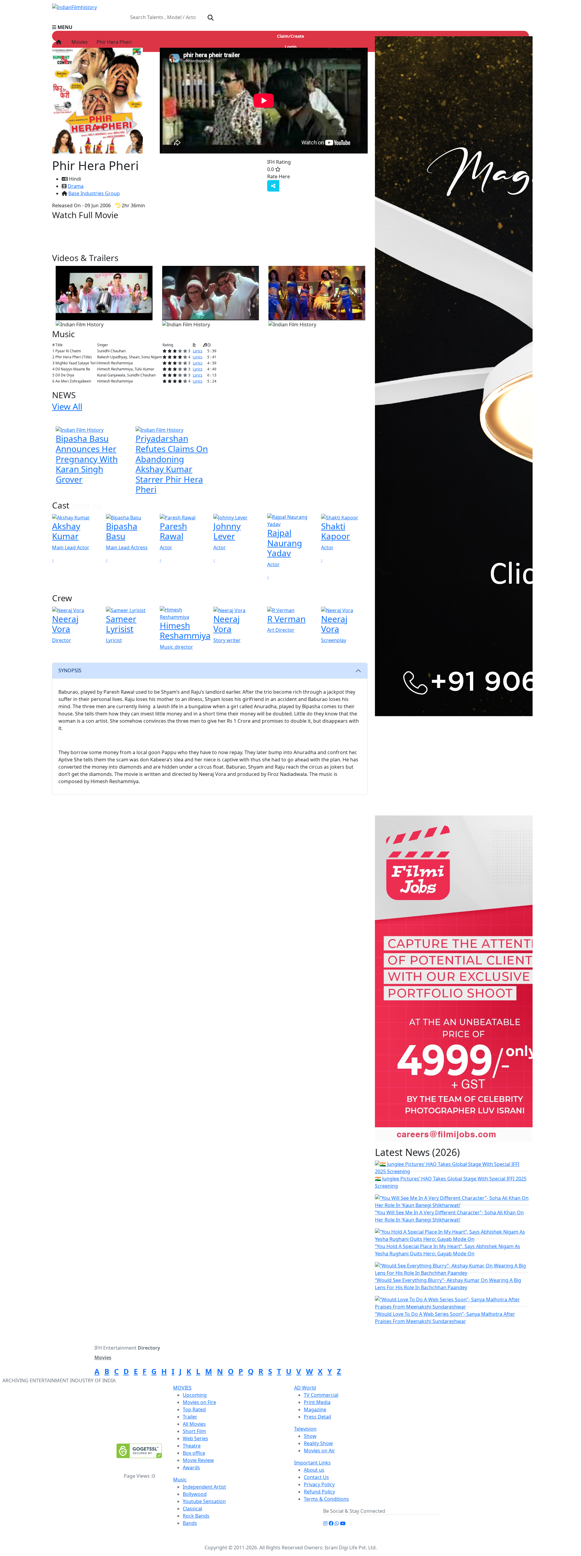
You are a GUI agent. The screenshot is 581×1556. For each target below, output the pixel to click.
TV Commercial (321, 1395)
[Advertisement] (455, 770)
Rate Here (278, 176)
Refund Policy (319, 1491)
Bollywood (195, 1494)
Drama (76, 186)
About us (314, 1470)
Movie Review (198, 1460)
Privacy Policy (319, 1484)
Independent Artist (204, 1486)
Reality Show (318, 1443)
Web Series (195, 1438)
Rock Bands (196, 1515)
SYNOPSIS (69, 670)
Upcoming (195, 1395)
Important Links (312, 1462)
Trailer (190, 1416)
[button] (290, 27)
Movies (78, 42)
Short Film (194, 1431)
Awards (191, 1467)
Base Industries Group (94, 193)
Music (180, 1479)
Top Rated (194, 1409)
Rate (302, 176)
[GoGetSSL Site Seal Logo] (139, 1451)
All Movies (194, 1424)
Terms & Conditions (326, 1499)
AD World (305, 1387)
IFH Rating (279, 162)
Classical (192, 1508)
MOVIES (182, 1387)
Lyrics (197, 350)
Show (310, 1436)
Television (305, 1428)
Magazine (315, 1409)
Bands (190, 1523)
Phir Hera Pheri (113, 42)
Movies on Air (319, 1450)
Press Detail (317, 1416)
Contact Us (316, 1477)
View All (158, 257)
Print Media (317, 1402)
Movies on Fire (199, 1402)
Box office (194, 1453)
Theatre (192, 1445)
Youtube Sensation (204, 1501)
